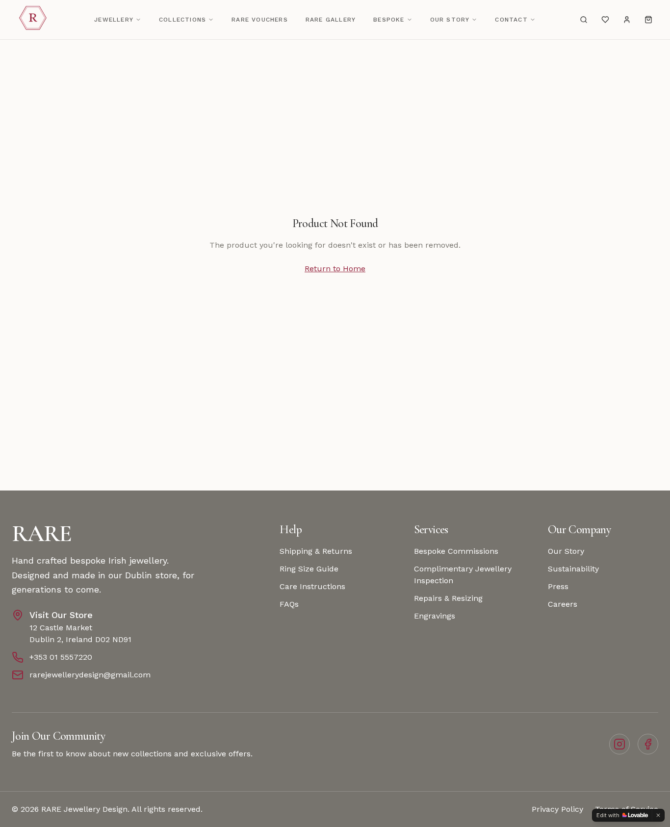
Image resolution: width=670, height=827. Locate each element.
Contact (511, 19)
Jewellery (113, 19)
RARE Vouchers (260, 19)
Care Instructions (312, 586)
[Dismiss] (658, 815)
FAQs (289, 604)
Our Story (450, 19)
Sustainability (573, 568)
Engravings (434, 615)
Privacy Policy (557, 809)
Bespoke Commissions (456, 551)
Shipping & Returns (316, 551)
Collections (182, 19)
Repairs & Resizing (448, 598)
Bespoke (388, 19)
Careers (562, 604)
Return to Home (335, 268)
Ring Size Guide (309, 568)
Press (558, 586)
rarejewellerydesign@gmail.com (90, 674)
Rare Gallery (331, 19)
